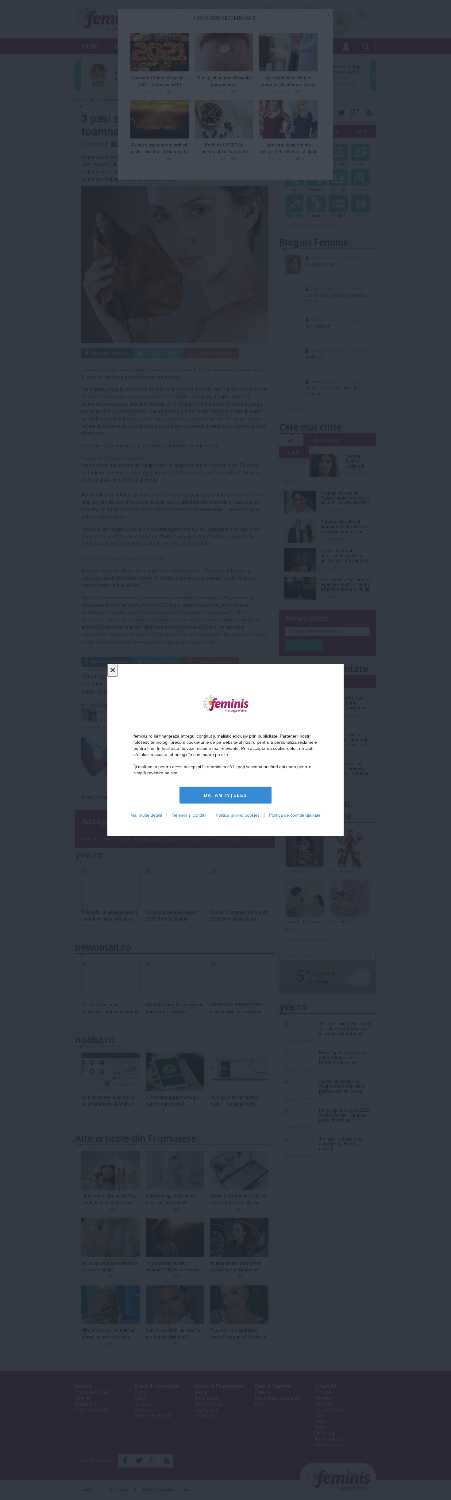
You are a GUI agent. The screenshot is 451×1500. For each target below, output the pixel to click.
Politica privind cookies (238, 815)
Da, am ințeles (225, 795)
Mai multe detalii (146, 815)
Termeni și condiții (189, 815)
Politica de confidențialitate (295, 815)
